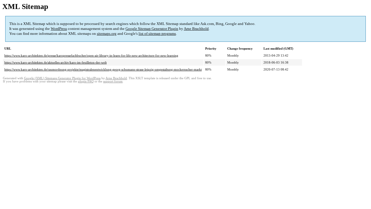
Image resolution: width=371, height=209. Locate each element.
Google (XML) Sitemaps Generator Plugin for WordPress (62, 78)
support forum (113, 81)
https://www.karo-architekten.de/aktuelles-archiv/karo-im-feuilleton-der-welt (55, 62)
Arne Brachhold (196, 28)
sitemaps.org (107, 33)
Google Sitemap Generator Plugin (152, 28)
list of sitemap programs (157, 33)
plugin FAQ (86, 81)
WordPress (59, 28)
